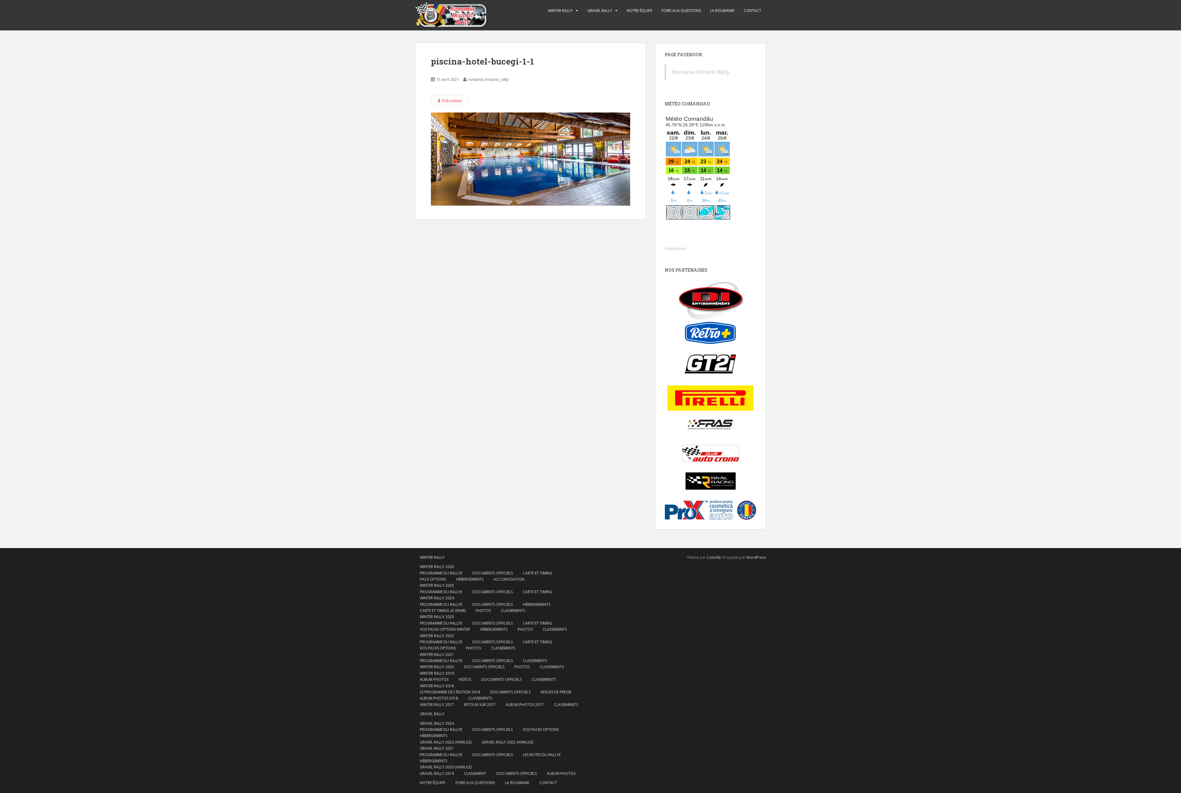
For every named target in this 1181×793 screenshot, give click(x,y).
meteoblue (675, 248)
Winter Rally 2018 (437, 685)
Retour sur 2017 (479, 704)
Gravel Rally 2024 (437, 723)
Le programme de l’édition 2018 (450, 692)
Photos (483, 610)
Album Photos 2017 (525, 704)
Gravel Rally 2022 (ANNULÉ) (507, 742)
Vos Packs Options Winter (445, 629)
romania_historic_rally (488, 79)
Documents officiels (492, 573)
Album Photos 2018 (439, 698)
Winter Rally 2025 (437, 585)
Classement (475, 773)
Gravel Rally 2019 (437, 773)
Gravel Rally (599, 10)
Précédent (451, 101)
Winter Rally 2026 (437, 566)
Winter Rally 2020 (437, 666)
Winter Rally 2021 (437, 654)
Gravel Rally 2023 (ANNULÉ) (445, 742)
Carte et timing (537, 642)
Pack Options (433, 579)
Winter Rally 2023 (437, 616)
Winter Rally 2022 (437, 635)
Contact (752, 10)
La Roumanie (722, 10)
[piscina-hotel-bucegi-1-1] (530, 158)
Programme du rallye (441, 573)
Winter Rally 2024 (437, 598)
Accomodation (509, 579)
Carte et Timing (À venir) (443, 610)
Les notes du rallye (542, 754)
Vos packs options (438, 648)
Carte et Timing (537, 573)
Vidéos (465, 679)
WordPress (756, 557)
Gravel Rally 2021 (437, 748)
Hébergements (469, 579)
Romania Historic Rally (701, 72)
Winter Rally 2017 (437, 704)
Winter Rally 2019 (437, 673)
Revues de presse (556, 692)
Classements (513, 610)
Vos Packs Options (541, 729)
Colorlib (714, 557)
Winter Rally (560, 10)
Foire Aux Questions (681, 10)
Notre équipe (639, 10)
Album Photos (434, 679)
